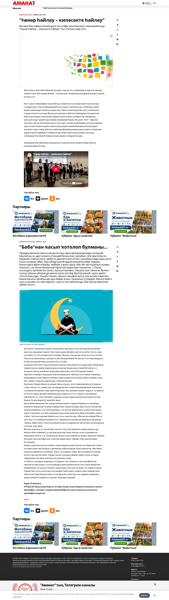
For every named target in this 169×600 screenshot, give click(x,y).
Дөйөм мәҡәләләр (27, 242)
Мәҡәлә (17, 8)
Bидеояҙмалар (25, 15)
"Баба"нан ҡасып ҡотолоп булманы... (58, 8)
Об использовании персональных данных (27, 567)
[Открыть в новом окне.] (29, 198)
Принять (144, 595)
